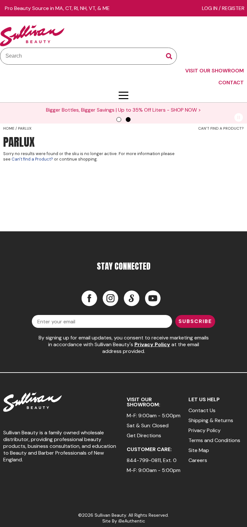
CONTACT (231, 82)
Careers (197, 460)
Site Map (198, 450)
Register (233, 8)
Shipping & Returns (210, 420)
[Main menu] (123, 95)
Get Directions (144, 435)
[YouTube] (153, 298)
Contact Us (201, 410)
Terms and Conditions (214, 440)
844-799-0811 (144, 460)
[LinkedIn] (132, 298)
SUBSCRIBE (195, 321)
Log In (210, 8)
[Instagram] (110, 298)
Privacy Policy (152, 344)
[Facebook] (89, 298)
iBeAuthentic (131, 521)
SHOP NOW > (186, 109)
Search (169, 56)
